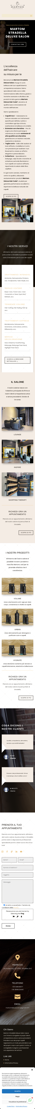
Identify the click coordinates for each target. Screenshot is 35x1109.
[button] (32, 1070)
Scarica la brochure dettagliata (15, 360)
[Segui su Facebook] (7, 852)
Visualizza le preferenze (17, 1102)
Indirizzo (17, 965)
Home (7, 1060)
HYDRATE (17, 660)
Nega (17, 1096)
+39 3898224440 (17, 990)
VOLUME (17, 599)
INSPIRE (17, 467)
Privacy (16, 908)
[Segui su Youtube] (21, 852)
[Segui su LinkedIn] (16, 852)
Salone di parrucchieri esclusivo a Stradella (17, 25)
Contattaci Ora (17, 44)
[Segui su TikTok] (12, 852)
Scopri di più (11, 196)
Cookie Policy (11, 1106)
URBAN (17, 629)
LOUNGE (17, 435)
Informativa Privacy (21, 1106)
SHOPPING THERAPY (18, 500)
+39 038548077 (17, 987)
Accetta (17, 1091)
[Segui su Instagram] (2, 852)
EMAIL (17, 1004)
